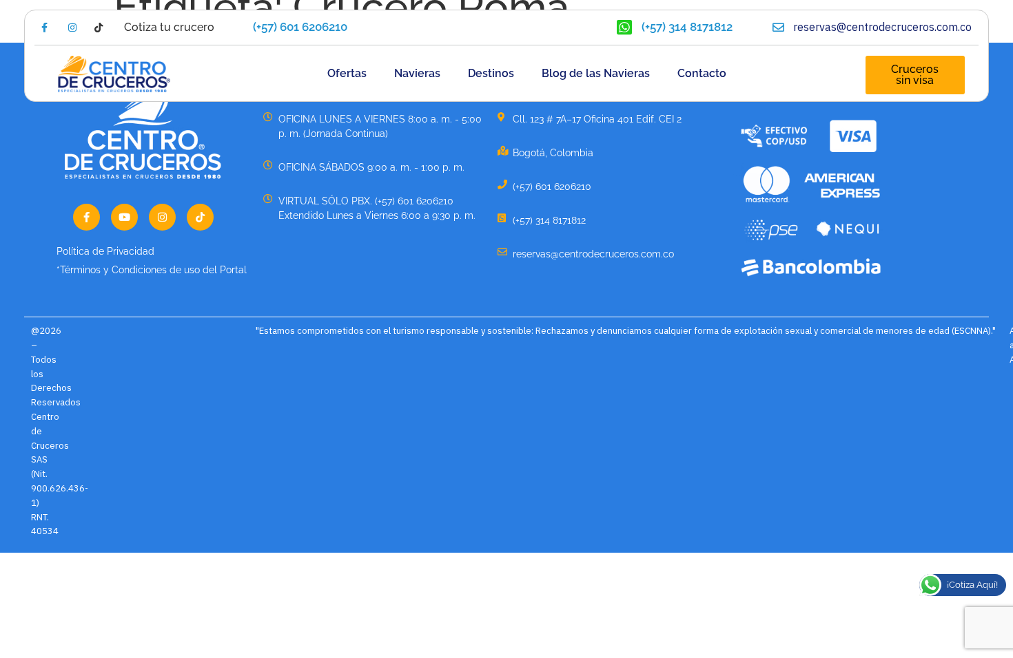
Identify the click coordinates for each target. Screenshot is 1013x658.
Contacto (701, 73)
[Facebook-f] (86, 217)
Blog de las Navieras (596, 73)
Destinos (491, 73)
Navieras (417, 73)
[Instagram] (162, 217)
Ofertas (347, 73)
